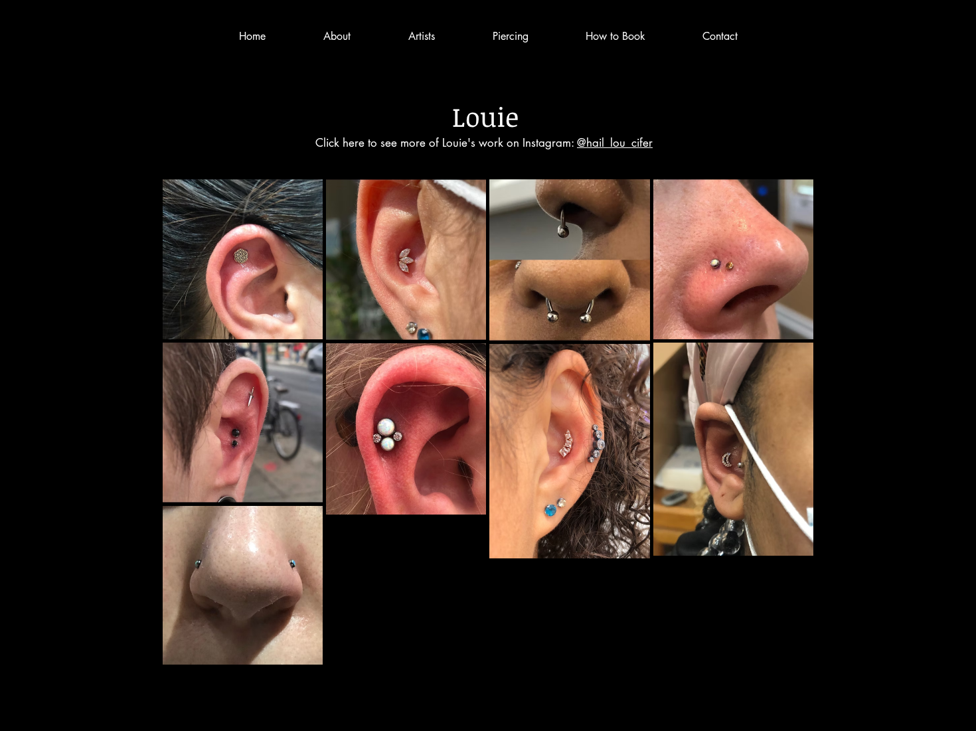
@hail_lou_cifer (615, 142)
